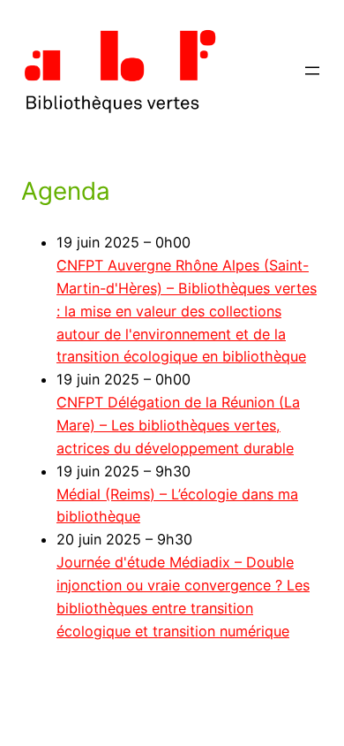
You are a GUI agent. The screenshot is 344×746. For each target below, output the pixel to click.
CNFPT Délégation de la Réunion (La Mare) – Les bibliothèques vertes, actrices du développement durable (178, 425)
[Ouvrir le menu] (312, 70)
